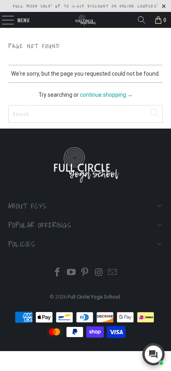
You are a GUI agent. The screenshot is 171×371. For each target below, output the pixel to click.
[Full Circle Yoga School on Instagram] (99, 273)
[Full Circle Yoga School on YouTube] (71, 273)
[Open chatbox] (153, 354)
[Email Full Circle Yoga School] (113, 273)
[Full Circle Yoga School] (85, 20)
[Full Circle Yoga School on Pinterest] (85, 273)
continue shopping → (106, 95)
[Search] (141, 20)
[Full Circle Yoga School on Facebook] (58, 273)
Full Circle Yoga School (94, 297)
